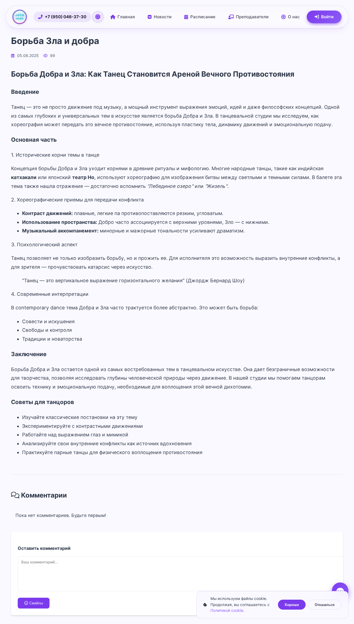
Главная (126, 16)
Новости (162, 16)
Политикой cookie (226, 610)
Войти (327, 16)
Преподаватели (252, 16)
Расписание (202, 16)
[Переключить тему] (98, 17)
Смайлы (36, 603)
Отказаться (325, 605)
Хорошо (292, 605)
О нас (294, 16)
